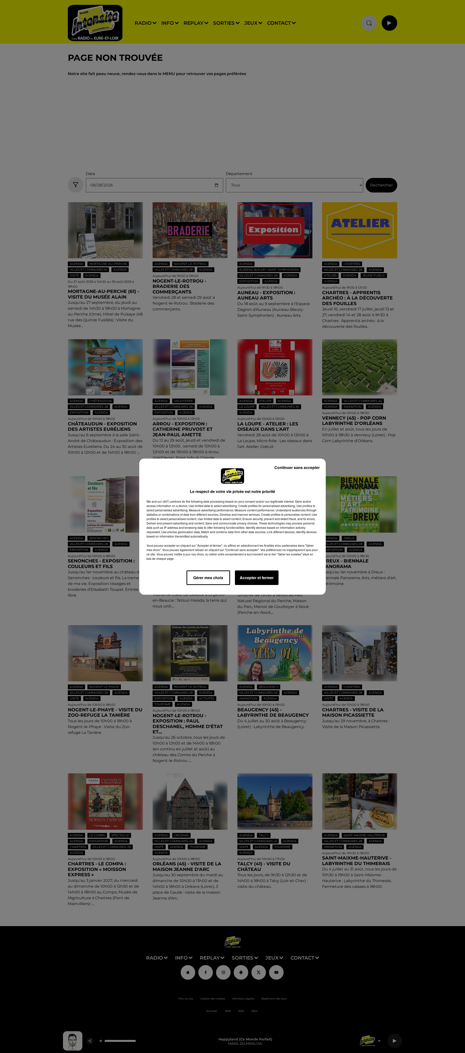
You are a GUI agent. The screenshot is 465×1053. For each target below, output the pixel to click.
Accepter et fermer (257, 577)
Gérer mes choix (208, 577)
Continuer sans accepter (297, 467)
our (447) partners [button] (169, 501)
